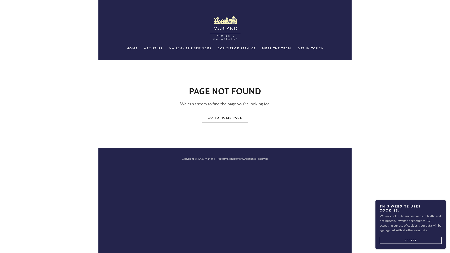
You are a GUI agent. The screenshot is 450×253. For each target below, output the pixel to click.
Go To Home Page (225, 117)
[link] (225, 28)
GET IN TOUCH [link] (311, 48)
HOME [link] (132, 48)
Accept (410, 240)
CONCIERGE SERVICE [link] (237, 48)
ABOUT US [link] (153, 48)
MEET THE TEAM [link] (276, 48)
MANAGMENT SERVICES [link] (190, 48)
